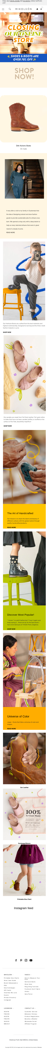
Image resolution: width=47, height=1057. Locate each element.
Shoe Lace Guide (10, 980)
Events (6, 995)
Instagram (7, 1000)
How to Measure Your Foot (32, 978)
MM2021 (7, 1024)
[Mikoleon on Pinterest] (21, 960)
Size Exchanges (9, 988)
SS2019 (6, 1016)
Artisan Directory (10, 997)
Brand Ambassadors (11, 983)
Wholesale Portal (31, 1021)
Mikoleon (40, 1047)
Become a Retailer (31, 1019)
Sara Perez (28, 994)
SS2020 (6, 1021)
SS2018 (6, 1011)
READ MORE (10, 232)
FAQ (5, 985)
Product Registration (32, 1016)
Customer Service (31, 1011)
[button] (3, 49)
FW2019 (7, 1019)
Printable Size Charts (11, 978)
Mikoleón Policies (31, 1014)
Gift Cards (7, 990)
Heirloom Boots (30, 981)
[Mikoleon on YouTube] (30, 960)
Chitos (27, 991)
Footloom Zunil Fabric (32, 989)
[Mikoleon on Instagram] (26, 960)
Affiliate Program (31, 1024)
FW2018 (7, 1014)
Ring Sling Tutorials (32, 986)
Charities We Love (10, 992)
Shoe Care (28, 984)
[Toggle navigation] (3, 9)
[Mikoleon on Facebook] (15, 960)
